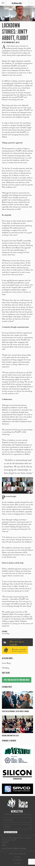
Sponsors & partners (9, 740)
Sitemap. (17, 857)
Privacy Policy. (17, 860)
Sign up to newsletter (11, 832)
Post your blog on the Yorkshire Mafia (16, 680)
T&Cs (4, 845)
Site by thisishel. (17, 863)
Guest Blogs (6, 634)
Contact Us (5, 842)
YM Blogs (5, 668)
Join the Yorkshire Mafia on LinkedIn (14, 848)
